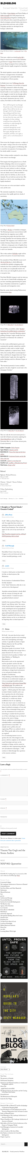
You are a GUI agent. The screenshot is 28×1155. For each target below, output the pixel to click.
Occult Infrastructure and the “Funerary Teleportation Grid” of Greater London (14, 1111)
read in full (20, 57)
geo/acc (2, 896)
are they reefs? (18, 51)
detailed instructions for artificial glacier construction (12, 330)
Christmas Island (10, 226)
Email (3, 808)
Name (3, 799)
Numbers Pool (4, 918)
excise (10, 62)
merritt (7, 566)
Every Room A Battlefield (7, 910)
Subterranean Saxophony (6, 1081)
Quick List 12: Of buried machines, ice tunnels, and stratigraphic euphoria (13, 1083)
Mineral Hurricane (5, 892)
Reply (4, 540)
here (10, 292)
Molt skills (3, 1123)
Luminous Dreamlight (6, 924)
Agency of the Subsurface (7, 906)
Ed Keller (15, 254)
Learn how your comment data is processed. (12, 839)
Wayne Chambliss (5, 1119)
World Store (3, 912)
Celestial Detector (5, 886)
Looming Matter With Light (8, 931)
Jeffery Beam (8, 515)
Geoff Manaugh (3, 498)
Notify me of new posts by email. (8, 828)
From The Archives (6, 1074)
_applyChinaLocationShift (7, 1089)
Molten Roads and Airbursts (7, 925)
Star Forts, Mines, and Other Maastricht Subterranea (10, 889)
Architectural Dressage (6, 898)
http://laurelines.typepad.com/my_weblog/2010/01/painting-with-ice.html (14, 535)
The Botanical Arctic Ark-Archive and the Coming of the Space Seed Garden (13, 1091)
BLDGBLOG (8, 3)
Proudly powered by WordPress (17, 1152)
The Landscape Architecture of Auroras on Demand (13, 884)
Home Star (3, 927)
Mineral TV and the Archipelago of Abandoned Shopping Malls (14, 1107)
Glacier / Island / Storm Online (11, 482)
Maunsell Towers (9, 1113)
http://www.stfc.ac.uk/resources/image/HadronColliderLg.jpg (14, 684)
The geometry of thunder (6, 1078)
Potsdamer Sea (4, 920)
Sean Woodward (4, 1110)
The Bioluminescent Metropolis (8, 1097)
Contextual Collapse (5, 882)
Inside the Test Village (6, 1099)
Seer (1, 894)
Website (3, 817)
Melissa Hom (10, 325)
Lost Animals (4, 908)
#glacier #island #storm (8, 475)
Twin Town (3, 1076)
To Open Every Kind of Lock (8, 922)
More (18, 876)
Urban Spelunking (6, 489)
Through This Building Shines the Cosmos (11, 916)
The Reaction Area (5, 904)
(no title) (2, 929)
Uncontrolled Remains (6, 900)
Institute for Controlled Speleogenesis (10, 902)
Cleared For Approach (6, 914)
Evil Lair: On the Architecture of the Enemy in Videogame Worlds (14, 1124)
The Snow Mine (15, 1131)
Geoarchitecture (4, 1094)
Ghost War (3, 1086)
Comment (5, 775)
